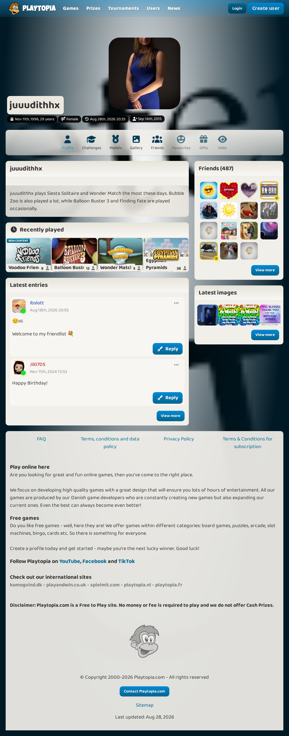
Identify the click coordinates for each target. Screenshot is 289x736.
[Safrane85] (249, 230)
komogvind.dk (26, 585)
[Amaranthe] (269, 230)
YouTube (69, 561)
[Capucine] (229, 230)
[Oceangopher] (209, 210)
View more (170, 415)
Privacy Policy (179, 439)
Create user (266, 8)
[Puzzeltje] (249, 210)
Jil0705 (37, 364)
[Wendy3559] (229, 251)
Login (237, 8)
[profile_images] (207, 315)
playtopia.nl (137, 585)
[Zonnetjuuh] (209, 190)
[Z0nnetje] (229, 210)
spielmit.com (105, 585)
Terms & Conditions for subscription (248, 443)
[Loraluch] (249, 251)
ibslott (37, 303)
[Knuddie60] (209, 251)
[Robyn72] (209, 230)
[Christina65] (229, 190)
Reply (171, 349)
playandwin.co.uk (66, 585)
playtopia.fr (168, 585)
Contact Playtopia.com (144, 691)
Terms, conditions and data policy (110, 443)
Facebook (94, 561)
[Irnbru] (269, 190)
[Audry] (269, 210)
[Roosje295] (249, 190)
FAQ (41, 439)
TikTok (126, 561)
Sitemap (145, 705)
